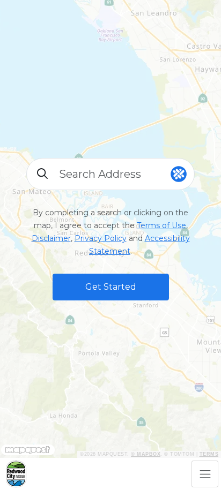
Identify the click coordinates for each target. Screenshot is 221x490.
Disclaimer (51, 238)
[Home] (16, 474)
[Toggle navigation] (204, 474)
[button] (111, 287)
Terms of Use (161, 225)
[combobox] (110, 174)
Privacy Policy (101, 238)
